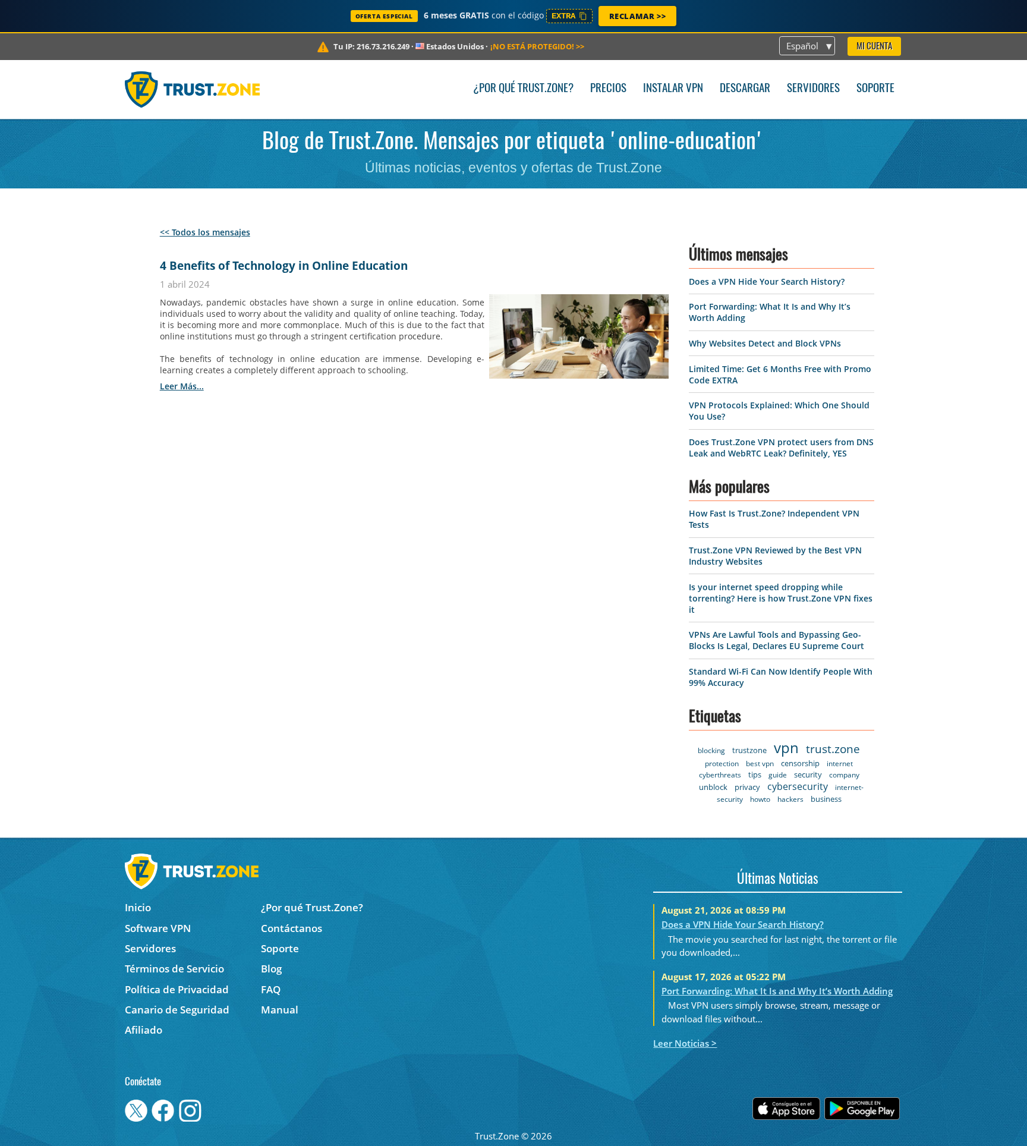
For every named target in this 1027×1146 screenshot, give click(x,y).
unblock (713, 787)
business (826, 799)
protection (722, 763)
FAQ (271, 989)
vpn (786, 747)
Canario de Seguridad (177, 1009)
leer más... (182, 386)
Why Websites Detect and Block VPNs (765, 343)
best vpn (760, 763)
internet (840, 763)
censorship (800, 763)
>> (537, 46)
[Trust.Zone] (192, 89)
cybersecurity (797, 786)
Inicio (138, 907)
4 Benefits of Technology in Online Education (284, 265)
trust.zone (833, 749)
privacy (747, 787)
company (844, 775)
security (808, 774)
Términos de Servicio (174, 968)
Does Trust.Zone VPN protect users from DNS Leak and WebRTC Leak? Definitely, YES (781, 447)
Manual (279, 1009)
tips (754, 774)
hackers (790, 799)
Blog (271, 968)
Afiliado (143, 1030)
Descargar (745, 89)
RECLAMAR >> (637, 16)
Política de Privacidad (177, 989)
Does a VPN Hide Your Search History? (767, 281)
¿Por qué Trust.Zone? (523, 89)
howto (760, 799)
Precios (608, 89)
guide (777, 775)
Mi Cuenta (874, 46)
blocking (711, 750)
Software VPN (158, 928)
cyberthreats (720, 775)
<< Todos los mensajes (205, 232)
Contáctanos (291, 928)
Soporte (875, 89)
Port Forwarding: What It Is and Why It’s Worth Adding (777, 991)
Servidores (813, 89)
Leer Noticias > (685, 1043)
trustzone (749, 750)
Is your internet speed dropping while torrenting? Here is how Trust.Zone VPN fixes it (780, 598)
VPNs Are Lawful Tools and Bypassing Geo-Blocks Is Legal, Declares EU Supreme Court (776, 640)
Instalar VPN (673, 89)
